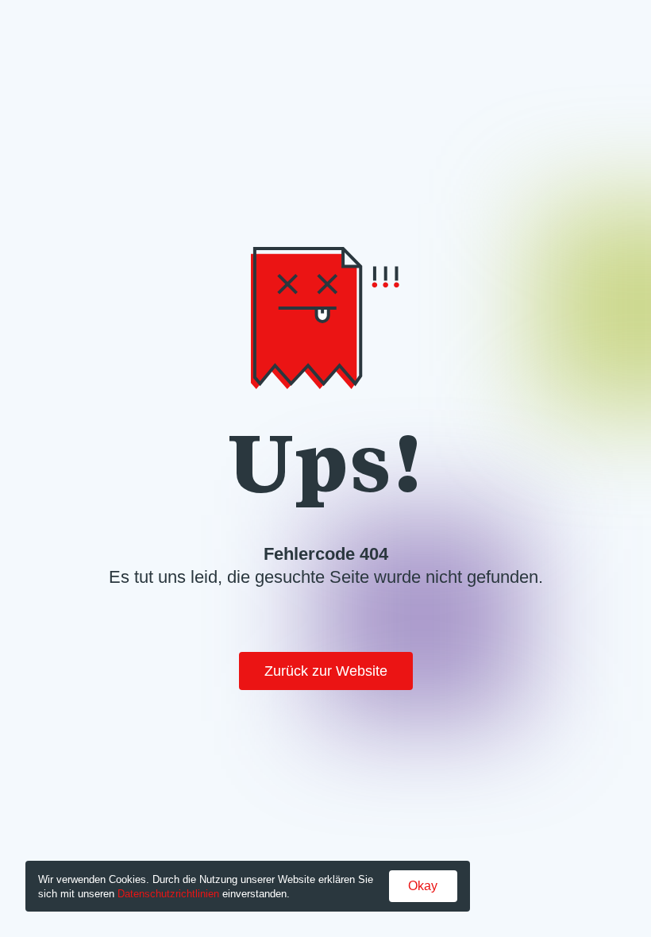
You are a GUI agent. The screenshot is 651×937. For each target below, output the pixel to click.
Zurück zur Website (325, 671)
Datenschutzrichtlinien (168, 894)
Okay (422, 886)
